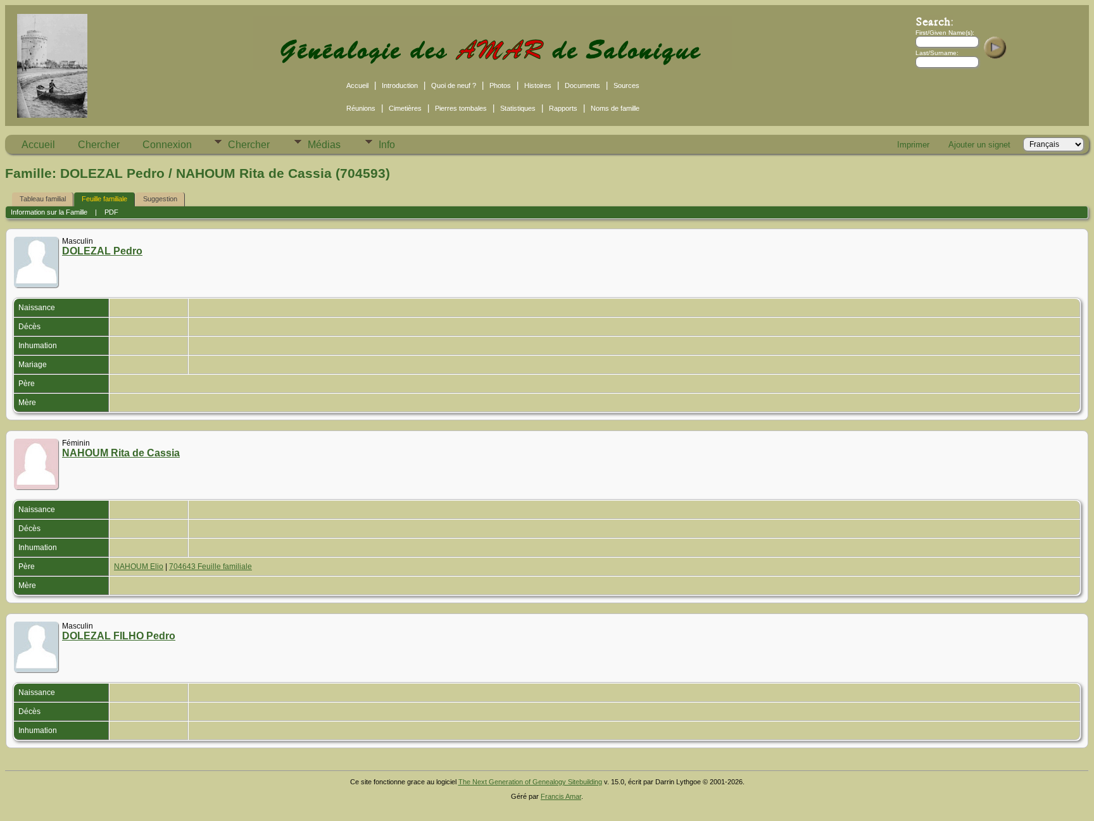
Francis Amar (561, 796)
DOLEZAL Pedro (102, 251)
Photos (500, 85)
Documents (582, 85)
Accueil (357, 85)
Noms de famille (615, 108)
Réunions (360, 108)
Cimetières (405, 108)
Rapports (563, 108)
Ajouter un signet (979, 144)
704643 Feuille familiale (210, 566)
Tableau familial (43, 199)
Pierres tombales (461, 108)
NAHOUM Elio (138, 566)
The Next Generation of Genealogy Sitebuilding (530, 782)
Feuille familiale (104, 199)
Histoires (537, 85)
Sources (626, 85)
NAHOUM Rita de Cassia (121, 453)
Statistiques (518, 108)
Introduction (400, 85)
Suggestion (160, 199)
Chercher (99, 144)
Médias (324, 144)
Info (387, 144)
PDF (111, 212)
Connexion (167, 144)
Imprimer (913, 144)
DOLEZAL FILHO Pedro (118, 635)
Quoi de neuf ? (453, 85)
